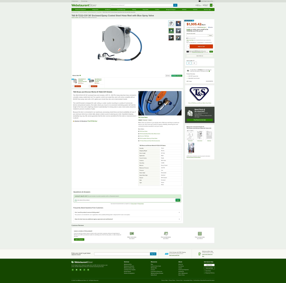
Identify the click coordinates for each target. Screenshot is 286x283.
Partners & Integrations (129, 273)
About (140, 120)
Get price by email (191, 33)
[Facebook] (80, 270)
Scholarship (181, 271)
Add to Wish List (199, 55)
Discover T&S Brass (144, 136)
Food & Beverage (121, 9)
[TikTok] (84, 270)
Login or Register (79, 239)
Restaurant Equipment (80, 9)
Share (169, 75)
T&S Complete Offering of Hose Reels (148, 138)
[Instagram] (73, 270)
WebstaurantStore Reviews (157, 273)
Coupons (153, 269)
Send (210, 35)
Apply (211, 52)
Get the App (84, 1)
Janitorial (184, 9)
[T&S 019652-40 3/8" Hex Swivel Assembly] (96, 83)
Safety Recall (154, 275)
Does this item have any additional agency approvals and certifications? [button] (94, 219)
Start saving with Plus (174, 255)
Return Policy (181, 275)
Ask (178, 200)
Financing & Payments (183, 269)
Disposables (145, 9)
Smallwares (108, 9)
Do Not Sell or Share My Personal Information (204, 280)
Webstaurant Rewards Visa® (197, 52)
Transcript (145, 120)
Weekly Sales (154, 267)
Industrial (195, 9)
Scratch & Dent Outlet (156, 266)
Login (188, 29)
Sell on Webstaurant (183, 273)
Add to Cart (77, 86)
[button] (171, 24)
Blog (152, 264)
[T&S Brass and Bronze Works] (200, 94)
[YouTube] (76, 270)
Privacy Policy (141, 203)
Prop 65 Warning (92, 121)
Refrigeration (95, 9)
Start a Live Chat (190, 40)
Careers (180, 267)
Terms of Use (133, 203)
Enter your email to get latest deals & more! (81, 253)
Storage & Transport (170, 9)
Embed (150, 120)
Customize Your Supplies (129, 269)
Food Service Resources (156, 271)
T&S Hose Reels (143, 117)
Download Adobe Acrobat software (193, 157)
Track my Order (209, 268)
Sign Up (153, 254)
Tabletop (134, 9)
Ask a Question (177, 75)
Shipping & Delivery (209, 272)
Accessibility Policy (188, 280)
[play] (160, 103)
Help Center (75, 1)
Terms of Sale (164, 280)
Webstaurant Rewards (129, 266)
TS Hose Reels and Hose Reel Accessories (150, 140)
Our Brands (181, 266)
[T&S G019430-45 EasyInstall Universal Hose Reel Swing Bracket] (80, 83)
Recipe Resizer (127, 271)
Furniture (157, 9)
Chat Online (208, 270)
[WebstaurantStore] (90, 262)
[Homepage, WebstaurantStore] (84, 5)
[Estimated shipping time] (209, 71)
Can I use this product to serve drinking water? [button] (87, 212)
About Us (180, 264)
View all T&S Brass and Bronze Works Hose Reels (199, 103)
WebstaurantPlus (128, 264)
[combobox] (141, 5)
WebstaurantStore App (129, 267)
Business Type (207, 9)
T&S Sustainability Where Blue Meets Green (150, 133)
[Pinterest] (88, 270)
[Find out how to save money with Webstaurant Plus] (73, 79)
